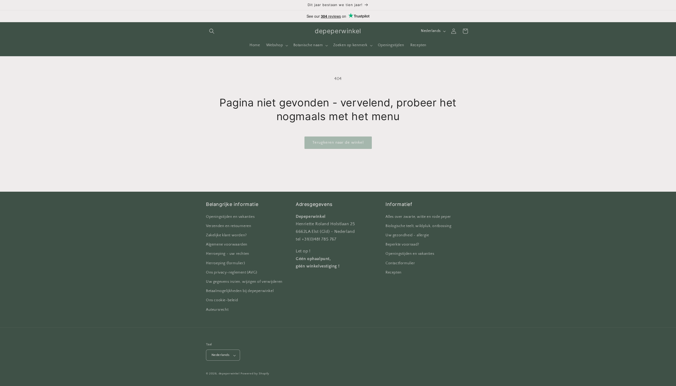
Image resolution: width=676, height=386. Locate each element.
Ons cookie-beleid (222, 300)
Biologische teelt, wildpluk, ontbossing (418, 226)
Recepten (394, 272)
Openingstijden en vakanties (230, 216)
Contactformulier (400, 263)
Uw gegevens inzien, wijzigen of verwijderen (244, 281)
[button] (212, 31)
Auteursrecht (217, 309)
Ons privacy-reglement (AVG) (231, 272)
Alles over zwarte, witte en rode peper (418, 216)
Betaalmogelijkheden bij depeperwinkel (240, 291)
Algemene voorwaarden (226, 244)
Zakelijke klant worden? (226, 235)
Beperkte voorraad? (402, 244)
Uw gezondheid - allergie (407, 235)
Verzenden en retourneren (228, 226)
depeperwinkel (229, 373)
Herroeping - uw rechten (227, 254)
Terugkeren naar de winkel (338, 142)
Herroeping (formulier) (225, 263)
